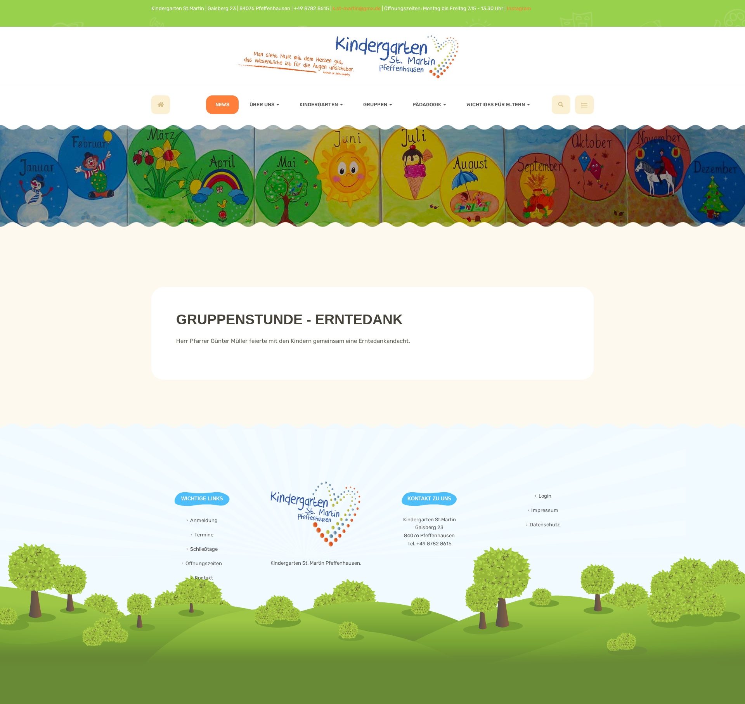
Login (545, 496)
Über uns (262, 104)
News (222, 104)
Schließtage (204, 549)
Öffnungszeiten (203, 563)
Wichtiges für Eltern (496, 104)
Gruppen (375, 104)
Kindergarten (319, 104)
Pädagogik (427, 104)
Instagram (519, 8)
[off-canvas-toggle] (584, 104)
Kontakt (204, 578)
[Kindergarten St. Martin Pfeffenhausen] (372, 56)
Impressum (544, 510)
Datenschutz (545, 525)
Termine (203, 535)
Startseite (160, 104)
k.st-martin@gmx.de (357, 8)
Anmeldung (204, 520)
